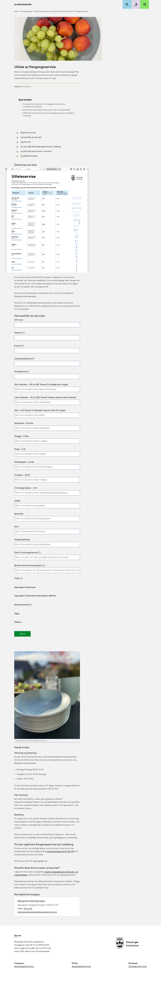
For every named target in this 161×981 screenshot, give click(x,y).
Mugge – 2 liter (21, 436)
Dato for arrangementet (26, 552)
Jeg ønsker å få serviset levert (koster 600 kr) (35, 596)
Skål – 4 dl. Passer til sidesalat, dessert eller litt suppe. (40, 410)
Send (22, 634)
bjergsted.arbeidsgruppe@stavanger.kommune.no (37, 912)
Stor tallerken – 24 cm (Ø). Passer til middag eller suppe (41, 384)
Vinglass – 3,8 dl (22, 475)
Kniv (16, 527)
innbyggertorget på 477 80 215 (60, 851)
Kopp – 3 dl (19, 449)
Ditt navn (18, 320)
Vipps (16, 614)
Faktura (17, 622)
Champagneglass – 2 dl (25, 488)
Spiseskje (18, 514)
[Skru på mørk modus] (135, 4)
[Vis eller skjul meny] (144, 4)
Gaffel (17, 501)
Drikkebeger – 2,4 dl (24, 462)
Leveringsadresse (22, 358)
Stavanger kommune (137, 966)
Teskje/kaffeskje (22, 539)
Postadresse (20, 371)
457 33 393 (28, 909)
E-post (17, 346)
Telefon (18, 333)
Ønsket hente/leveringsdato (28, 565)
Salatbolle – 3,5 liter (23, 423)
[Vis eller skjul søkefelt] (127, 4)
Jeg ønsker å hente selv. (25, 587)
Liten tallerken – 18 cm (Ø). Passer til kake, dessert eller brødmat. (45, 397)
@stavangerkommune (24, 966)
